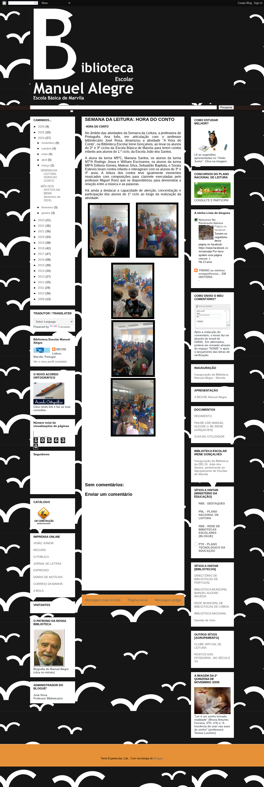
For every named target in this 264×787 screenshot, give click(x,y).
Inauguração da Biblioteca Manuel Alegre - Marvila (211, 376)
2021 (41, 231)
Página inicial (138, 600)
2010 (41, 293)
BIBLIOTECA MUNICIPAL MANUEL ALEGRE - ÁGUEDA (210, 593)
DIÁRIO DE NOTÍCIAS (47, 577)
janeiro (46, 213)
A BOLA (38, 590)
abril (44, 159)
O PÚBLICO (41, 556)
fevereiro (47, 207)
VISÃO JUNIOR (43, 543)
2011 (41, 287)
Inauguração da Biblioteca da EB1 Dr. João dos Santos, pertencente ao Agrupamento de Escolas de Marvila (211, 467)
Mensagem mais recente (103, 600)
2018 (41, 248)
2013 (41, 276)
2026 (41, 126)
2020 (41, 236)
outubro (46, 148)
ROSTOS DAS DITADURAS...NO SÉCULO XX (212, 658)
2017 (41, 253)
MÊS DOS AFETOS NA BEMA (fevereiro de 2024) (50, 193)
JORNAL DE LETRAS (47, 563)
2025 (41, 132)
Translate (64, 326)
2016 (41, 259)
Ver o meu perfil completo (50, 361)
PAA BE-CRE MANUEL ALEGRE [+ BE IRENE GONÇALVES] (209, 426)
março (46, 165)
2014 (41, 270)
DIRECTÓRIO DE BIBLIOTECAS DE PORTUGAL (206, 579)
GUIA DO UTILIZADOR (209, 436)
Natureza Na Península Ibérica (211, 221)
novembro (48, 142)
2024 (41, 138)
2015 (41, 265)
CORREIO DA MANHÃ (47, 583)
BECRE (61, 349)
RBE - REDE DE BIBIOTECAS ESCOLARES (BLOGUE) (209, 531)
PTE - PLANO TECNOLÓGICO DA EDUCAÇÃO (212, 547)
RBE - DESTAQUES (212, 503)
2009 (41, 299)
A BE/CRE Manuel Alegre (210, 397)
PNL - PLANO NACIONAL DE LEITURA (209, 515)
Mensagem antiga (168, 600)
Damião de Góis (204, 620)
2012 (41, 282)
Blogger (158, 758)
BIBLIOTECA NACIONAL (210, 613)
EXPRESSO (41, 570)
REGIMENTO (203, 416)
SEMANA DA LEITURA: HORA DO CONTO (49, 175)
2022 (41, 225)
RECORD (39, 550)
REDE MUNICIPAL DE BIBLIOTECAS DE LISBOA (211, 604)
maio (45, 154)
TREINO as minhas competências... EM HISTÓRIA (212, 274)
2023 (41, 220)
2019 (41, 242)
